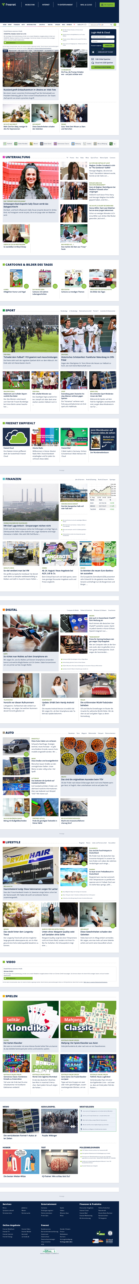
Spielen (12, 996)
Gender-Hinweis (65, 1229)
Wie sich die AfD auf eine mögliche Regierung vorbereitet (95, 1124)
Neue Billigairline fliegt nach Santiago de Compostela (74, 891)
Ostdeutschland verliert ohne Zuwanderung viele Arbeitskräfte (74, 534)
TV (67, 157)
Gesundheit (111, 842)
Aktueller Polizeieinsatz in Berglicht (90, 1166)
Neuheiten (71, 733)
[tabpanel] (31, 74)
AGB (42, 1244)
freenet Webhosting (86, 1215)
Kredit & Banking (91, 479)
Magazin (84, 733)
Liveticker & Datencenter (107, 311)
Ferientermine (7, 1213)
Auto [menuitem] (23, 25)
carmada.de (25, 1236)
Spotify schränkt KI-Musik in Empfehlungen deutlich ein (75, 669)
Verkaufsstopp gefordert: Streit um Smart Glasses (74, 662)
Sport (10, 310)
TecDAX (93, 509)
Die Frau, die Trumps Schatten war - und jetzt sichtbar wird (96, 1115)
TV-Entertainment (65, 5)
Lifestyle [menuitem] (42, 25)
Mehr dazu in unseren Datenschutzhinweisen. (39, 48)
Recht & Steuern (103, 479)
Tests (78, 733)
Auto (10, 733)
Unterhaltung (18, 157)
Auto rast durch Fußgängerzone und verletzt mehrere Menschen (98, 1111)
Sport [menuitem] (10, 25)
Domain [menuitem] (69, 25)
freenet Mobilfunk (8, 1229)
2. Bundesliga (73, 311)
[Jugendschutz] (50, 1251)
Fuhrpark (100, 733)
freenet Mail (84, 1213)
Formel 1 (96, 311)
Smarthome (111, 610)
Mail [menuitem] (63, 25)
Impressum (44, 1234)
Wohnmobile (92, 733)
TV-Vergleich (102, 1218)
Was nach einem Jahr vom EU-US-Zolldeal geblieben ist (74, 530)
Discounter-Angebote (86, 1208)
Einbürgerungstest (47, 1210)
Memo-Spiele (104, 157)
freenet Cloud (84, 1210)
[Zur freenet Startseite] (9, 4)
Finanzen (13, 479)
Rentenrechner (103, 1215)
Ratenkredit (102, 1210)
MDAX (92, 506)
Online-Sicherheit (104, 1208)
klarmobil (25, 1234)
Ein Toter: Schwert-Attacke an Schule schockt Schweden (73, 30)
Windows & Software (100, 610)
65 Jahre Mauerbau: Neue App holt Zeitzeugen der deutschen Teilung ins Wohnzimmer (82, 665)
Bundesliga (64, 311)
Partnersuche (26, 1213)
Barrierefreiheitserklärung (49, 1231)
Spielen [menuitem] (57, 25)
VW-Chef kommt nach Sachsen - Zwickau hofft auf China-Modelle (74, 525)
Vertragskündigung (66, 1239)
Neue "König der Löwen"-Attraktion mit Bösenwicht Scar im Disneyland (79, 895)
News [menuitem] (4, 25)
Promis (72, 157)
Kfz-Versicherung (85, 1218)
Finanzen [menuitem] (17, 25)
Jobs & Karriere (79, 479)
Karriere (62, 1236)
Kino (77, 157)
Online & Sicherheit (86, 610)
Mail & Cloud (86, 5)
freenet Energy (7, 1236)
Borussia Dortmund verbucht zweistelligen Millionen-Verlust (75, 520)
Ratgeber (82, 842)
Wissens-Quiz (64, 1213)
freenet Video (26, 1229)
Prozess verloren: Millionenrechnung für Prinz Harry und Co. (75, 39)
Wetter (24, 1210)
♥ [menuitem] (74, 24)
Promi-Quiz (44, 1215)
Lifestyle (13, 842)
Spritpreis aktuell (8, 1210)
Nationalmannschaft (85, 311)
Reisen (88, 842)
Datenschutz (45, 1236)
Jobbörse (24, 1208)
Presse (62, 1231)
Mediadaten (64, 1234)
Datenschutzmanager (48, 1239)
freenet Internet (8, 1234)
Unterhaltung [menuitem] (31, 25)
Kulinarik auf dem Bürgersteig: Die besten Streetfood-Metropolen (78, 898)
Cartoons (112, 157)
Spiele (62, 1208)
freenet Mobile (26, 1231)
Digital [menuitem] (50, 25)
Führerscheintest (110, 733)
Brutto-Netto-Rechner (105, 1213)
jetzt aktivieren (11, 42)
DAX (91, 503)
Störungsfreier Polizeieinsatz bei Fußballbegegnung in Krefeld (96, 1153)
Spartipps (112, 479)
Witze (87, 157)
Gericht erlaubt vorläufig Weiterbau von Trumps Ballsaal (74, 35)
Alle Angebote (108, 5)
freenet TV (6, 1231)
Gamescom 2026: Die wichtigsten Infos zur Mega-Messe (75, 659)
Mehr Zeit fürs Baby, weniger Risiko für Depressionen (95, 1120)
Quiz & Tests (94, 157)
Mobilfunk (30, 5)
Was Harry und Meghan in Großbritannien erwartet (95, 1129)
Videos (62, 1210)
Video (82, 157)
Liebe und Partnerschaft (99, 842)
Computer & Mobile (73, 610)
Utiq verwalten (46, 1242)
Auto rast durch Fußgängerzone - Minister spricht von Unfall (75, 44)
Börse (5, 1208)
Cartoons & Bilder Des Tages (29, 265)
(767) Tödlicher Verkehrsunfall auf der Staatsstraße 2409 (95, 1150)
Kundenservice (46, 1229)
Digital (11, 610)
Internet (46, 5)
